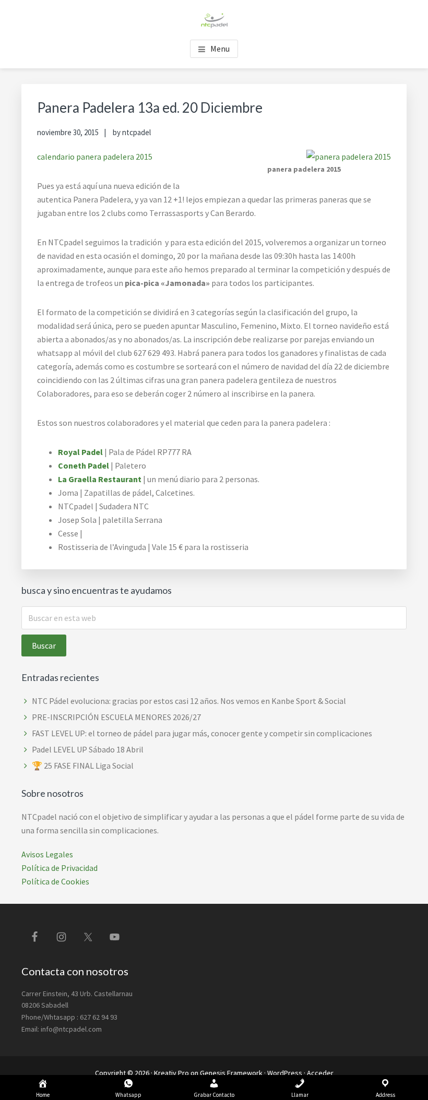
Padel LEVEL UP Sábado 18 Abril (88, 749)
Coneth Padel (83, 465)
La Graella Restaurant (99, 479)
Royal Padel (80, 452)
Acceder (320, 1073)
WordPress (284, 1073)
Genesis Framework (231, 1073)
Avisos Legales (47, 854)
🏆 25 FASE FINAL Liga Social (83, 765)
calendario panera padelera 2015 (94, 156)
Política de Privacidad (59, 868)
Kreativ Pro (171, 1073)
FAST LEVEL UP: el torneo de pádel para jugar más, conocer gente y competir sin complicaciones (202, 733)
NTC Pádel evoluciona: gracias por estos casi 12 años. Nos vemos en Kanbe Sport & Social (189, 701)
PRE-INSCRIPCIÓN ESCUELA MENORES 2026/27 (116, 717)
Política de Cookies (55, 881)
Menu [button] (220, 48)
